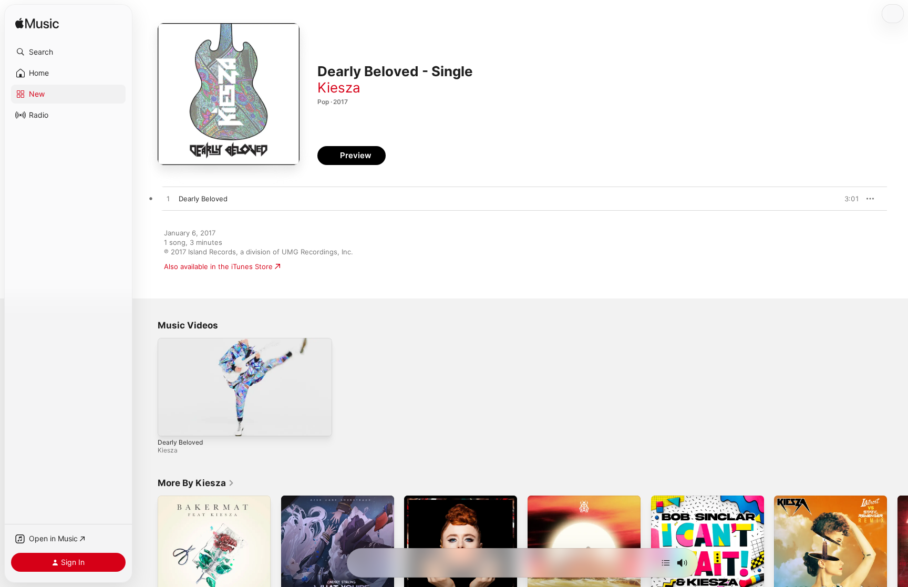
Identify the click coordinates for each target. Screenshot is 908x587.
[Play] (171, 423)
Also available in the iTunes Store (218, 266)
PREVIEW (847, 198)
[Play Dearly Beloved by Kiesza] (168, 199)
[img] (37, 24)
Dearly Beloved (180, 442)
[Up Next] (665, 562)
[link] (196, 483)
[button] (68, 52)
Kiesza (338, 87)
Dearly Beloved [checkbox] (203, 198)
